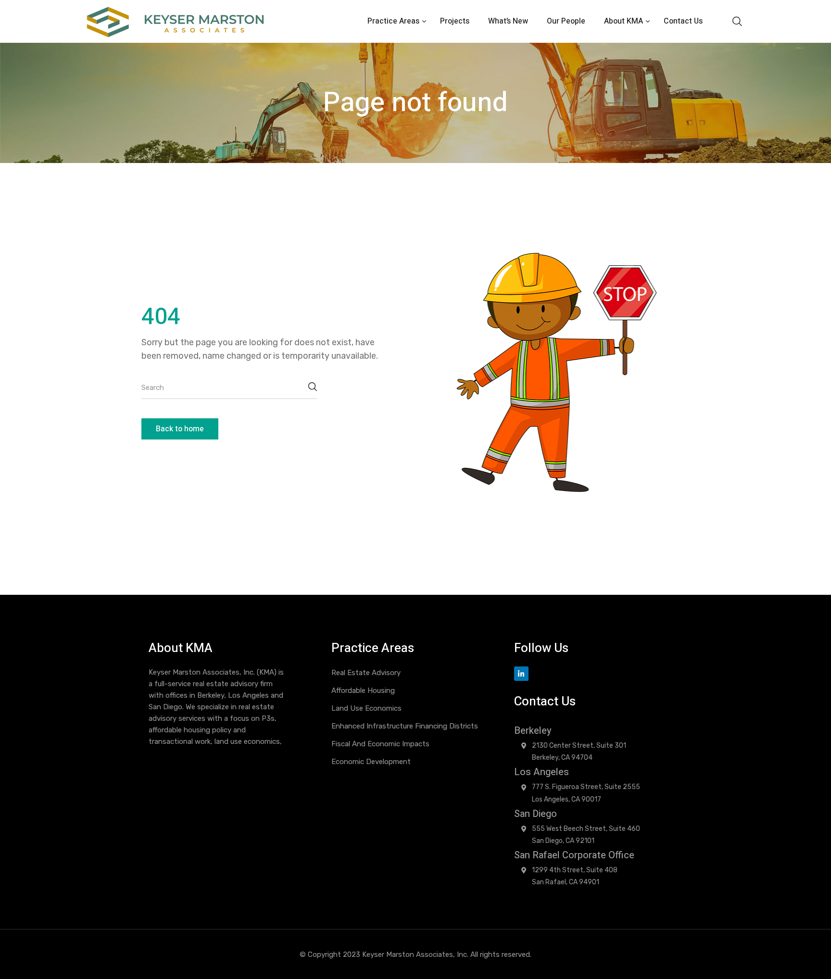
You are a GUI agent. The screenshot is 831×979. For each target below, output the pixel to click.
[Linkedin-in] (521, 673)
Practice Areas (394, 21)
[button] (737, 21)
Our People (566, 21)
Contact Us (683, 21)
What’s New (508, 21)
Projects (454, 21)
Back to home (180, 429)
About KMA (624, 21)
